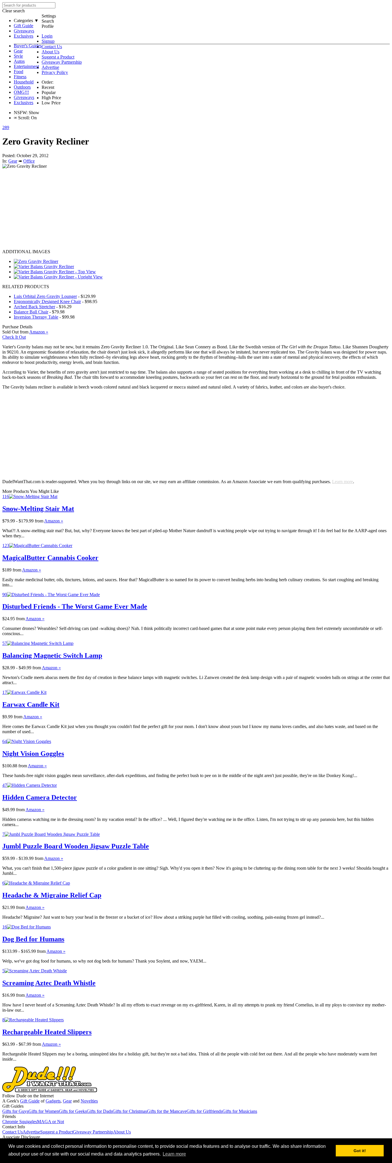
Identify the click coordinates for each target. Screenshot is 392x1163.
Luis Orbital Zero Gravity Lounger (45, 296)
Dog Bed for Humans (33, 939)
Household (24, 81)
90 (4, 594)
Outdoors (22, 87)
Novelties (89, 1100)
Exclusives (23, 36)
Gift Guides (13, 1106)
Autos (19, 61)
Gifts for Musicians (239, 1111)
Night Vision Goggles (33, 753)
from (39, 520)
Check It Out (14, 337)
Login (47, 36)
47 (4, 785)
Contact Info (13, 1126)
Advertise (50, 67)
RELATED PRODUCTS (25, 286)
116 (5, 496)
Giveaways (24, 30)
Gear (18, 50)
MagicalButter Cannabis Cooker (50, 557)
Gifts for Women (43, 1111)
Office (29, 161)
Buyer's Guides (28, 45)
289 (5, 127)
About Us (50, 51)
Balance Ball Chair (31, 311)
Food (18, 71)
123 (5, 545)
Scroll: (22, 117)
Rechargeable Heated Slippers (47, 1032)
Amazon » (53, 520)
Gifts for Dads (99, 1111)
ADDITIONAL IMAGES (26, 251)
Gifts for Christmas (129, 1111)
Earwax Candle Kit (30, 704)
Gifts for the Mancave (167, 1111)
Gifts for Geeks (73, 1111)
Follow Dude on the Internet (28, 1095)
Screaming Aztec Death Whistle (49, 983)
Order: (47, 82)
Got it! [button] (360, 1150)
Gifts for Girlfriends (204, 1111)
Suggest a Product (58, 56)
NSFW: (21, 112)
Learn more (342, 481)
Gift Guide (23, 25)
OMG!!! (21, 92)
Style (18, 56)
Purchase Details (17, 326)
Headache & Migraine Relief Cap (51, 895)
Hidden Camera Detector (39, 797)
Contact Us (52, 46)
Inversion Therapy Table (36, 317)
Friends (9, 1116)
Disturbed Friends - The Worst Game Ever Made (74, 606)
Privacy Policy (55, 72)
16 (4, 926)
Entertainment (26, 66)
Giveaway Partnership (62, 62)
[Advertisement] (174, 209)
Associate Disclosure (21, 1137)
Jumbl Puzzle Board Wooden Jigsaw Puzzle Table (75, 846)
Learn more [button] (174, 1154)
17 (4, 692)
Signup (48, 41)
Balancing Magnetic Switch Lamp (52, 655)
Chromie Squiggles (19, 1121)
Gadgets (53, 1100)
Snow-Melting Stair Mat (38, 508)
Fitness (20, 76)
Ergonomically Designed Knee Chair (47, 301)
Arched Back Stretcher (34, 306)
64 (4, 741)
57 (4, 643)
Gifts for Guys (15, 1111)
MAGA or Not (50, 1121)
